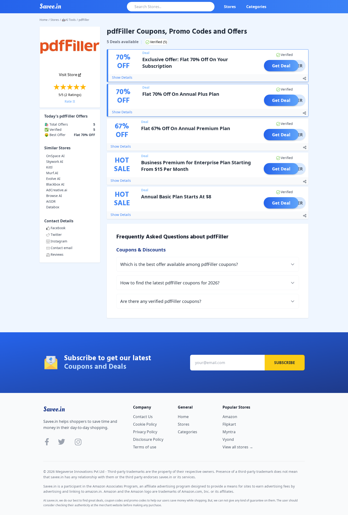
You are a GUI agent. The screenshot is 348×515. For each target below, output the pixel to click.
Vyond (228, 439)
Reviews (57, 254)
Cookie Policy (145, 424)
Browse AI (54, 195)
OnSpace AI (55, 156)
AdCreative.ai (56, 190)
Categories (256, 6)
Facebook (58, 228)
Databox (52, 207)
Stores (230, 6)
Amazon (230, 416)
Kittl (49, 167)
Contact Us (143, 416)
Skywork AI (54, 161)
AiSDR (51, 201)
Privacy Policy (145, 431)
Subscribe (284, 362)
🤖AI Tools (69, 20)
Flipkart (229, 424)
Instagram (59, 241)
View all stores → (238, 447)
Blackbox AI (55, 184)
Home (44, 20)
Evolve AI (53, 178)
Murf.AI (52, 173)
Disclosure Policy (148, 439)
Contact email (61, 248)
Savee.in (54, 409)
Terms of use (144, 447)
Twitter (56, 234)
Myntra (229, 431)
